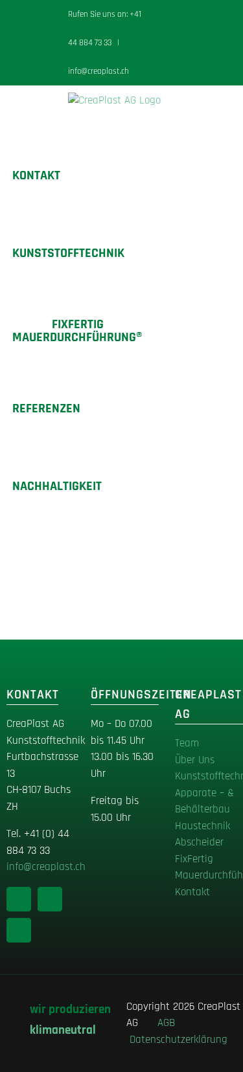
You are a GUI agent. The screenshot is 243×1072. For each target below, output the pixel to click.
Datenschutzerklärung (178, 1040)
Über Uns (194, 760)
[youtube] (18, 930)
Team (187, 743)
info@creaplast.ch (98, 71)
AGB (169, 1023)
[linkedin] (18, 899)
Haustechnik (202, 826)
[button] (123, 486)
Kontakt (192, 892)
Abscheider (199, 842)
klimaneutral (63, 1030)
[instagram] (50, 899)
